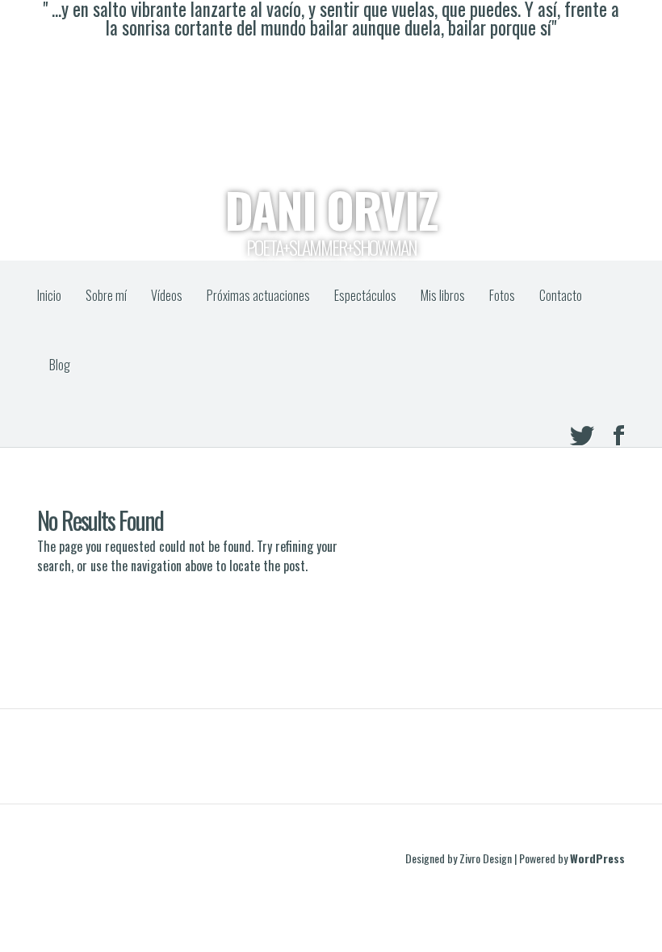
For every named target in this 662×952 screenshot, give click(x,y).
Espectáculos (365, 295)
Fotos (502, 295)
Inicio (49, 295)
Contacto (560, 295)
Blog (59, 364)
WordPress (597, 858)
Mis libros (443, 295)
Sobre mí (106, 295)
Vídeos (166, 295)
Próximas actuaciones (258, 295)
